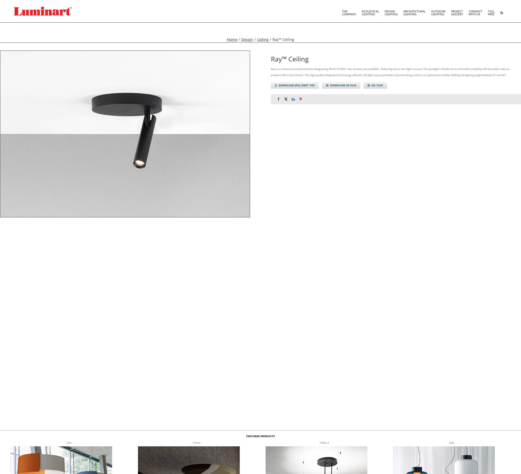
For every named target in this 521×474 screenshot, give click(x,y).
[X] (286, 99)
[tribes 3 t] (316, 447)
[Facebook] (278, 99)
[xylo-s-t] (444, 447)
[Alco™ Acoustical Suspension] (61, 447)
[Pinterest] (300, 99)
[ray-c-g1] (125, 134)
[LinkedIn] (293, 99)
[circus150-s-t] (189, 447)
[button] (501, 11)
